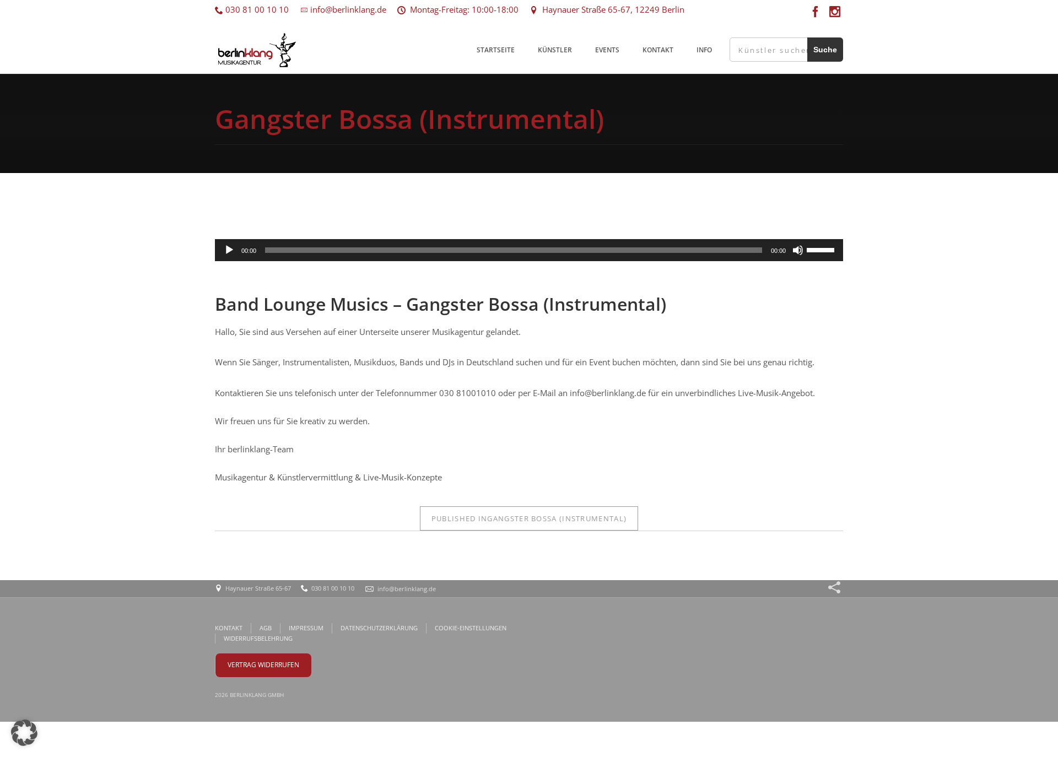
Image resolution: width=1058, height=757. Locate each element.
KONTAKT (658, 50)
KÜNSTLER (555, 50)
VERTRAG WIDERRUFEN (263, 664)
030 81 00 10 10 (256, 9)
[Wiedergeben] (229, 250)
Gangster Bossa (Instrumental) (529, 518)
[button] (24, 733)
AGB (266, 628)
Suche (825, 49)
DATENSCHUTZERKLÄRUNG (379, 628)
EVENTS (607, 50)
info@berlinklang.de (347, 9)
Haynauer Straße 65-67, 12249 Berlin (611, 9)
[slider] (822, 249)
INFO (704, 50)
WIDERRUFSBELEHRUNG (258, 638)
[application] (529, 250)
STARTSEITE (496, 50)
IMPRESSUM (306, 628)
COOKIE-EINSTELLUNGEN (470, 628)
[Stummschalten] (797, 250)
